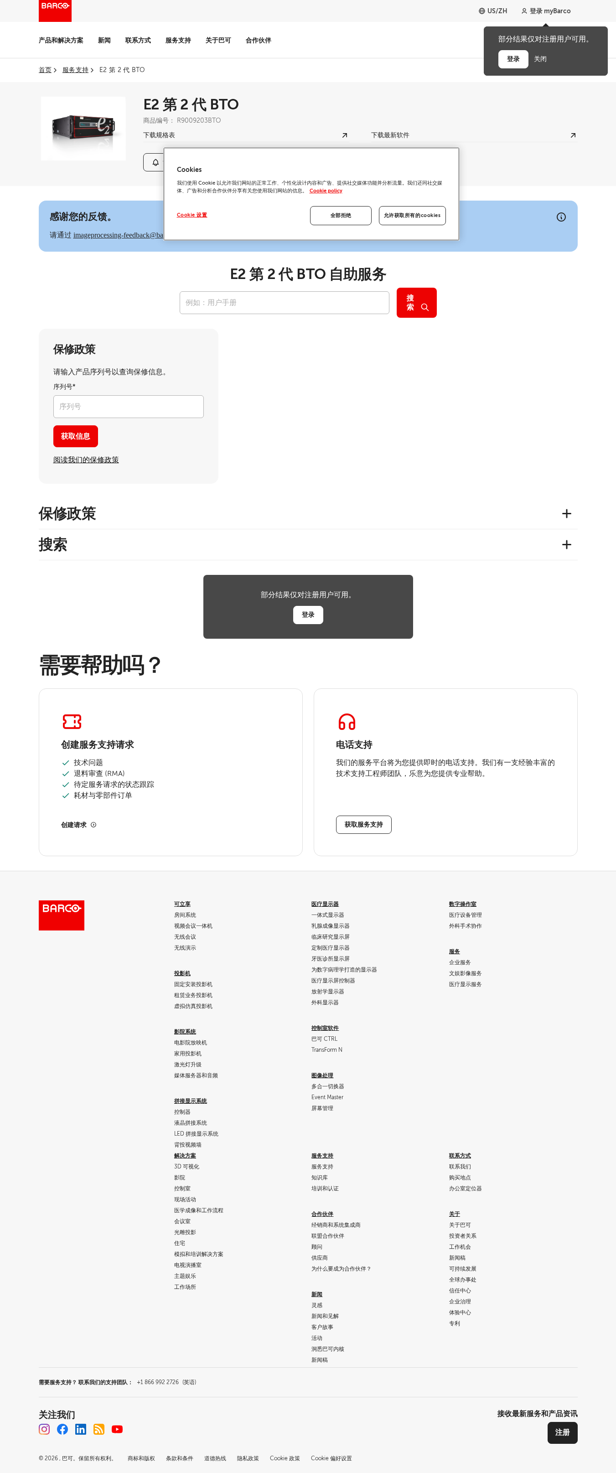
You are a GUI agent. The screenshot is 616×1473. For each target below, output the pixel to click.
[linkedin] (80, 1429)
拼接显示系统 (190, 1101)
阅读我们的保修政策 (86, 460)
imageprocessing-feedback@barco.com (129, 235)
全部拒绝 (341, 215)
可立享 (182, 904)
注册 (562, 1432)
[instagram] (44, 1429)
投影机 (182, 973)
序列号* (64, 386)
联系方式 (138, 40)
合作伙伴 (258, 40)
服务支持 (178, 40)
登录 (308, 614)
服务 (454, 951)
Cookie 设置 (192, 215)
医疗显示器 (325, 904)
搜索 (410, 302)
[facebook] (62, 1429)
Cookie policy (326, 191)
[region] (311, 194)
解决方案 (185, 1156)
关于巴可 (218, 40)
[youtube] (117, 1429)
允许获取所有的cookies (412, 215)
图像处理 (322, 1075)
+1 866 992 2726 (166, 1382)
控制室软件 (325, 1028)
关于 (454, 1214)
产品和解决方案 (61, 40)
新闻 (104, 40)
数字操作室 (462, 904)
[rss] (98, 1429)
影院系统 (185, 1032)
